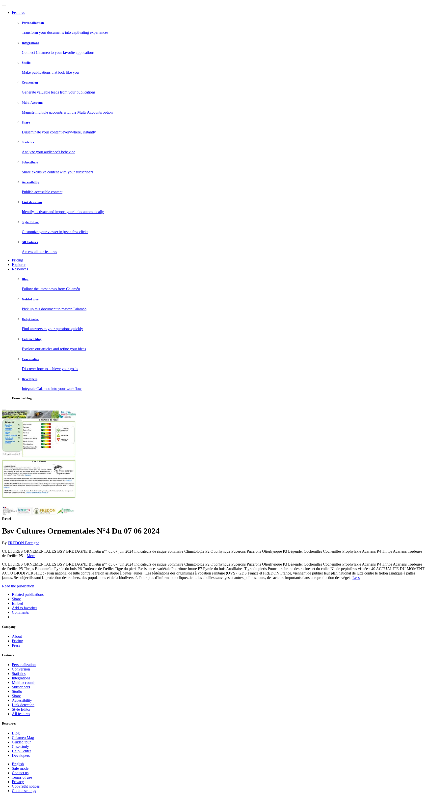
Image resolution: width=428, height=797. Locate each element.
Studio (17, 691)
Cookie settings (24, 791)
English (18, 764)
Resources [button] (20, 269)
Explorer (19, 264)
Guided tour (21, 742)
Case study (20, 746)
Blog (16, 733)
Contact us (20, 773)
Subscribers (21, 687)
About (17, 636)
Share (16, 696)
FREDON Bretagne (23, 543)
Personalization (24, 665)
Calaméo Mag (23, 737)
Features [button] (18, 12)
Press (16, 645)
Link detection (23, 705)
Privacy (18, 782)
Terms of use (22, 777)
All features (21, 714)
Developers (21, 755)
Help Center (21, 751)
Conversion (21, 669)
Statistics (19, 673)
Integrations (21, 678)
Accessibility (22, 700)
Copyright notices (26, 786)
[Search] (4, 409)
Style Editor (21, 709)
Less (356, 577)
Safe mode (20, 768)
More (31, 556)
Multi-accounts (23, 682)
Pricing (17, 260)
